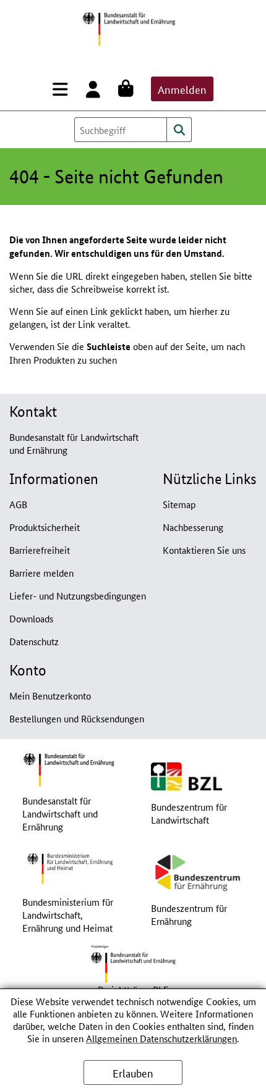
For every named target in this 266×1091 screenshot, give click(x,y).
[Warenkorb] (128, 89)
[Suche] (179, 129)
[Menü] (63, 89)
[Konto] (95, 89)
